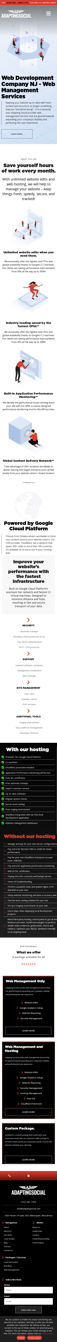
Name (7, 1285)
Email (7, 1296)
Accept (21, 1338)
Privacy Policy (47, 1333)
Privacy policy (34, 1338)
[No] (52, 1329)
